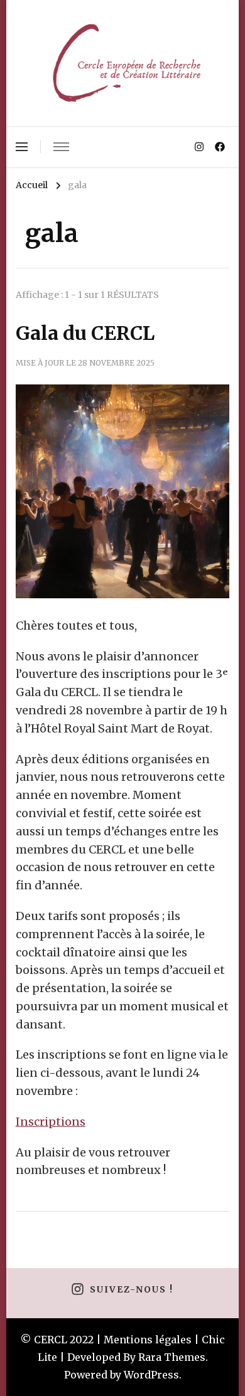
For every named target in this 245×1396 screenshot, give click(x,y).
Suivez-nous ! (131, 1290)
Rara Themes (171, 1357)
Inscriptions (50, 1121)
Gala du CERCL (85, 333)
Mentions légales (148, 1339)
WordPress (151, 1374)
